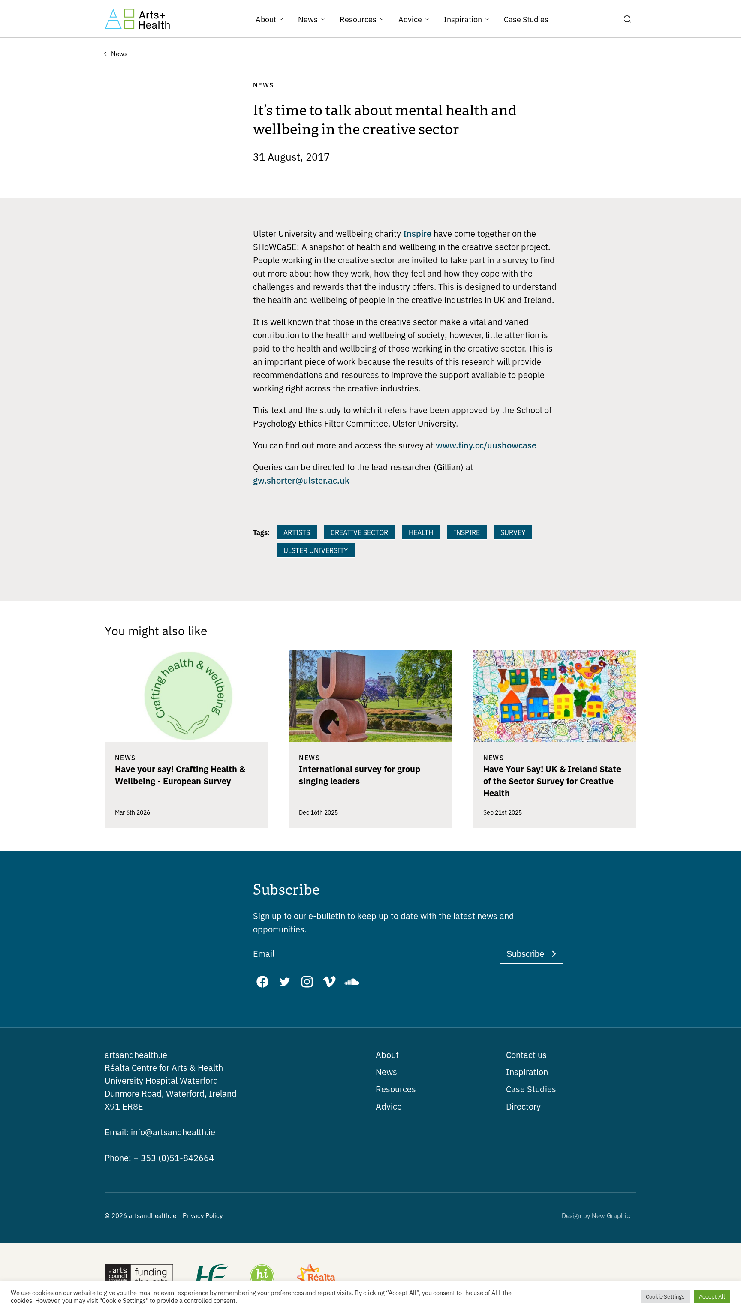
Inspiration (527, 1071)
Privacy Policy (203, 1215)
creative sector (359, 532)
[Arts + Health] (137, 19)
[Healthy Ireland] (262, 1277)
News (386, 1071)
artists (296, 532)
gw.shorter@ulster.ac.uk (301, 480)
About (387, 1054)
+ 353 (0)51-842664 (159, 1157)
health (421, 532)
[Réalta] (316, 1277)
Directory (523, 1106)
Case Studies (531, 1088)
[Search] (627, 18)
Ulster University (315, 550)
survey (512, 532)
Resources (396, 1088)
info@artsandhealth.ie (160, 1131)
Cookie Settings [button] (665, 1296)
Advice (389, 1106)
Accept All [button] (712, 1296)
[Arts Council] (139, 1277)
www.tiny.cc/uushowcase (486, 445)
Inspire (417, 233)
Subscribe (525, 954)
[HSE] (211, 1277)
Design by (596, 1215)
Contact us (526, 1054)
